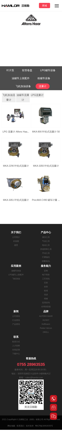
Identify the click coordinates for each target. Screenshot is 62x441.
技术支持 (30, 426)
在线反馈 (16, 350)
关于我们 (16, 232)
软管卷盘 (27, 70)
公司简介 (16, 237)
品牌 (45, 311)
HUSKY (46, 320)
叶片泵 (10, 70)
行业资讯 (16, 320)
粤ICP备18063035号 (44, 426)
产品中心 (46, 232)
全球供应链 (46, 306)
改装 (46, 287)
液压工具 (46, 237)
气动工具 (46, 241)
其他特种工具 (46, 249)
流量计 (42, 86)
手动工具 (46, 253)
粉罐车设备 (44, 78)
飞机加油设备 (23, 86)
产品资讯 (16, 324)
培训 (46, 295)
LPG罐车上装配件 (16, 275)
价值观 (16, 241)
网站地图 (11, 426)
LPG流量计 (37, 95)
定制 (46, 271)
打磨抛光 (46, 257)
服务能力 (46, 265)
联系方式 (16, 342)
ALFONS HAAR (46, 316)
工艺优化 (46, 279)
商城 (44, 5)
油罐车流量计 (23, 97)
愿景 (16, 245)
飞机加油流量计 (8, 97)
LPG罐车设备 (47, 70)
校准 (46, 291)
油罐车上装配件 (21, 78)
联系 (16, 336)
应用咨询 (46, 303)
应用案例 (16, 265)
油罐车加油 (16, 271)
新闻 (16, 311)
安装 (46, 283)
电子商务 (46, 275)
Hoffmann (46, 324)
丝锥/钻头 (46, 261)
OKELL (46, 332)
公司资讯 (16, 316)
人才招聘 (16, 346)
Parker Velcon (46, 328)
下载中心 (16, 354)
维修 (46, 299)
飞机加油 (16, 279)
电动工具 (46, 245)
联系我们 (20, 426)
